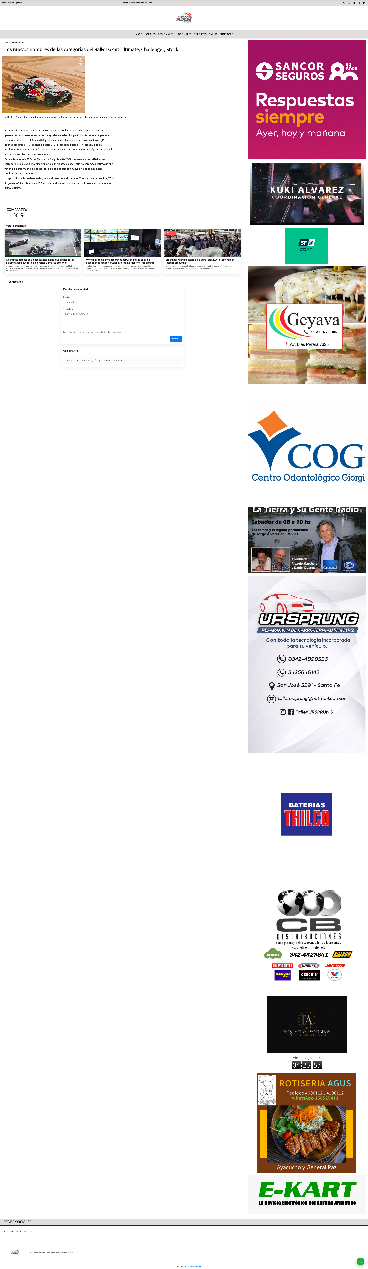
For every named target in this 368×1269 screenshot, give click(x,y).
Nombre (66, 297)
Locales (150, 34)
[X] (354, 2)
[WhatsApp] (349, 2)
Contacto (226, 34)
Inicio (139, 34)
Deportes (200, 34)
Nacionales (183, 34)
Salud (213, 34)
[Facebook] (359, 2)
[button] (344, 2)
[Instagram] (364, 2)
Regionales (165, 34)
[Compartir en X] (16, 215)
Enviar (175, 338)
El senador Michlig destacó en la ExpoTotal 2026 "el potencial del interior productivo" (200, 261)
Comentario (68, 309)
